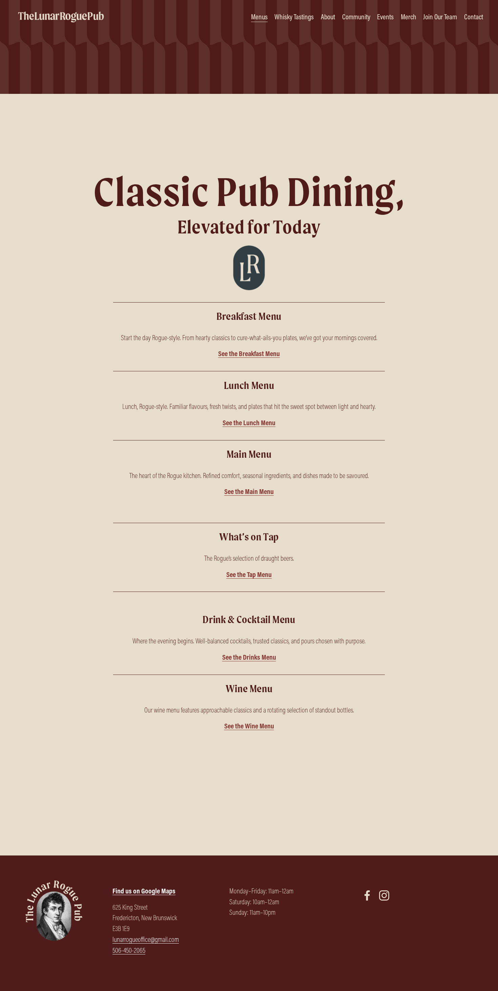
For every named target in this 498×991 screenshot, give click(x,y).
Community (356, 16)
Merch (408, 16)
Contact (473, 16)
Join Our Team (440, 16)
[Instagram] (384, 895)
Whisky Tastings (294, 16)
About (328, 16)
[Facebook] (367, 895)
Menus (259, 16)
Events (385, 16)
